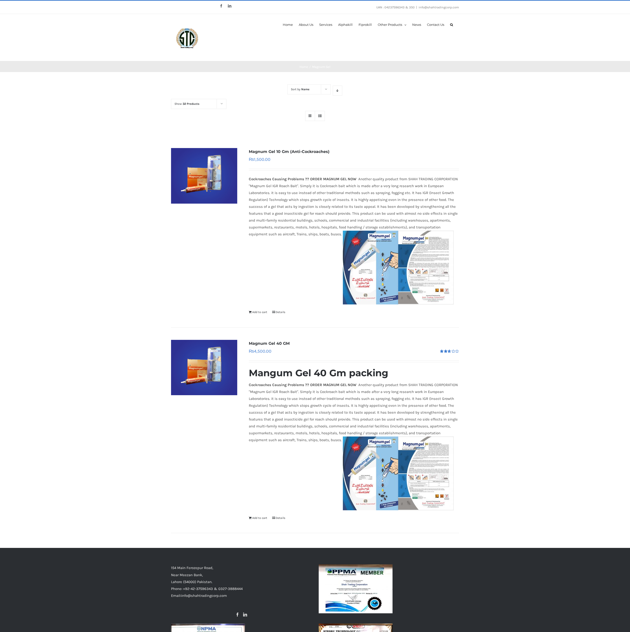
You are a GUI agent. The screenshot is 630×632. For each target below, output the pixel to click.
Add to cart (259, 312)
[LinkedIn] (245, 615)
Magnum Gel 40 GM (269, 343)
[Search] (451, 24)
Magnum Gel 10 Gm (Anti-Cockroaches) (289, 151)
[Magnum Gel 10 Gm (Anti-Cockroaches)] (204, 176)
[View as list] (320, 116)
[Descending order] (337, 91)
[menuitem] (288, 24)
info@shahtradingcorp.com (439, 7)
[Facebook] (237, 615)
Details (280, 312)
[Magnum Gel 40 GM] (204, 367)
